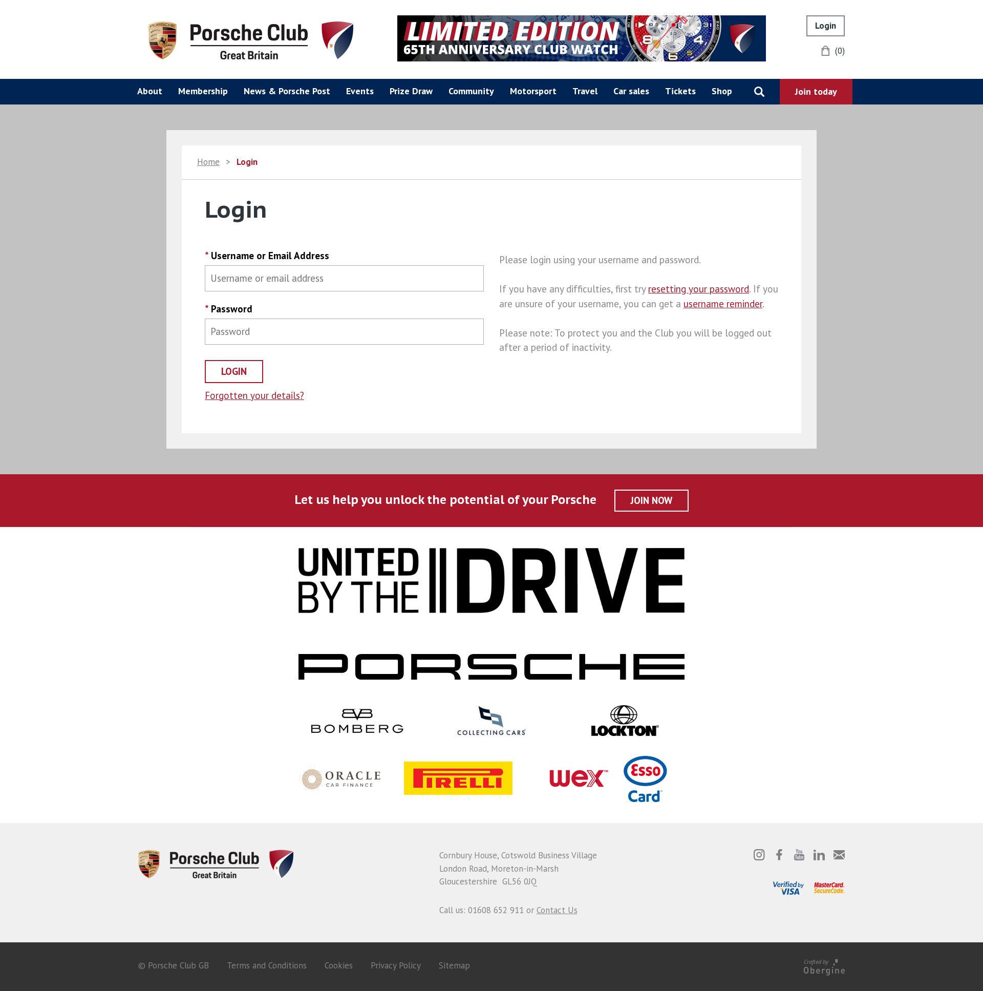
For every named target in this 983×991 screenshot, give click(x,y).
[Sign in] (825, 25)
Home (208, 161)
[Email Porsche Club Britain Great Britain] (839, 854)
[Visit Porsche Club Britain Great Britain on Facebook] (779, 854)
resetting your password (698, 289)
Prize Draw (411, 91)
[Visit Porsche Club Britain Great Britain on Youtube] (799, 854)
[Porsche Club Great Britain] (250, 39)
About (149, 91)
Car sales (631, 91)
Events (360, 91)
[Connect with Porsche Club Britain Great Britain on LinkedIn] (819, 854)
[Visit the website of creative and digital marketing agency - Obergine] (824, 965)
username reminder (722, 304)
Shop (722, 91)
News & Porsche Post (287, 91)
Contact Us (557, 910)
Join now (651, 500)
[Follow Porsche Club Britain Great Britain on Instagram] (759, 854)
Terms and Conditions (267, 965)
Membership (203, 91)
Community (471, 91)
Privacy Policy (396, 965)
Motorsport (533, 91)
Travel (584, 91)
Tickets (680, 91)
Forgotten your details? (254, 395)
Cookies (339, 965)
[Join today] (816, 91)
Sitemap (454, 965)
